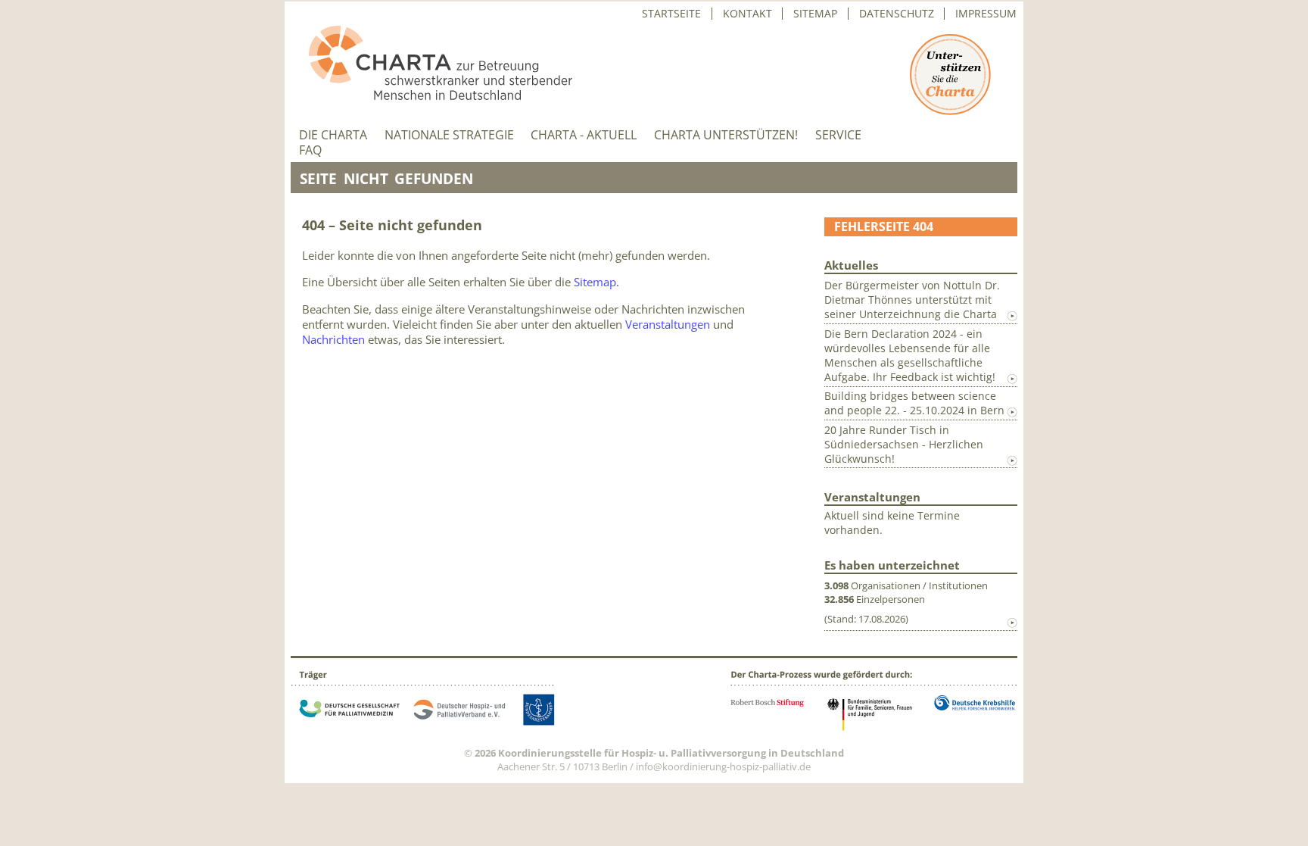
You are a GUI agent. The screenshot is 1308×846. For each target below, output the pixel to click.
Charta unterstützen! (726, 135)
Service (838, 135)
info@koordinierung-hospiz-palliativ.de (723, 766)
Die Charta (333, 135)
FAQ (310, 150)
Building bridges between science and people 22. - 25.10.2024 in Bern (914, 403)
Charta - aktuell (584, 135)
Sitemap (815, 14)
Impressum (986, 14)
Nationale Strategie (449, 135)
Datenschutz (896, 14)
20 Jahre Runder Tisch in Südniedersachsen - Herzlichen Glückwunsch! (903, 444)
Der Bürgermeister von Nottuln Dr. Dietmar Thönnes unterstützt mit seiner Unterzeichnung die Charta (912, 299)
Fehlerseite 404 (883, 226)
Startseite (671, 14)
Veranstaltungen (667, 324)
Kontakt (747, 14)
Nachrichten (333, 339)
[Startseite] (431, 95)
